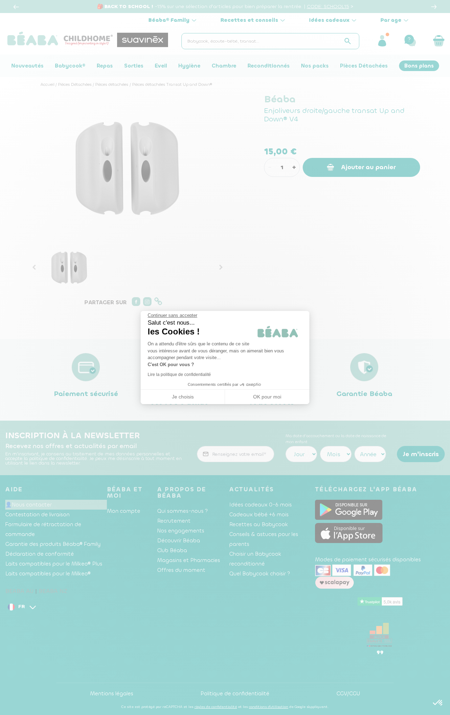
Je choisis (183, 397)
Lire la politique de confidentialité (179, 374)
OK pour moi (267, 397)
